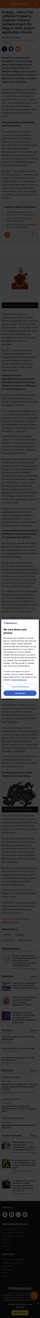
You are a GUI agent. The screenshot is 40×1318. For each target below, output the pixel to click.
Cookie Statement (19, 680)
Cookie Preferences (20, 687)
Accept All (20, 693)
